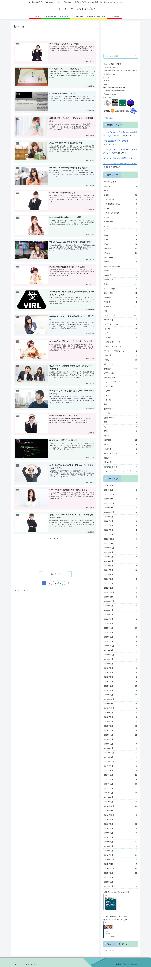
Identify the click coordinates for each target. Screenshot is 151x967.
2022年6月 (120, 517)
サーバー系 (120, 320)
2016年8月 (120, 824)
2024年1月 (120, 490)
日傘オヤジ (120, 409)
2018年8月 (120, 717)
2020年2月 (120, 637)
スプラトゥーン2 (120, 324)
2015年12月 (120, 860)
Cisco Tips (120, 222)
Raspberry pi (120, 289)
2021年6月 (120, 566)
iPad (120, 244)
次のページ (55, 574)
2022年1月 (120, 534)
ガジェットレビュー (120, 315)
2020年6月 (120, 619)
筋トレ (120, 427)
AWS (120, 191)
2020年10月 (120, 601)
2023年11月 (120, 499)
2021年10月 (120, 548)
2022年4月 (120, 521)
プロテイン (120, 360)
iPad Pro (120, 248)
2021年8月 (120, 557)
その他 (120, 329)
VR (120, 311)
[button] (136, 56)
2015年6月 (120, 886)
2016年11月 (120, 811)
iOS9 (120, 240)
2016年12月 (120, 806)
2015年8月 (120, 877)
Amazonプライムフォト (120, 182)
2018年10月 (120, 708)
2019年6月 (120, 672)
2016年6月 (120, 833)
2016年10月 (120, 815)
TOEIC (120, 302)
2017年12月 (120, 753)
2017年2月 (120, 797)
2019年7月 (120, 668)
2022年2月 (120, 530)
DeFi (120, 231)
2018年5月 (120, 730)
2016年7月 (120, 828)
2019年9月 (120, 659)
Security (120, 297)
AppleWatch (120, 186)
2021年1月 (120, 588)
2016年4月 (120, 842)
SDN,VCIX (120, 293)
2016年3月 (120, 846)
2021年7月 (120, 561)
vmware (120, 306)
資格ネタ (120, 458)
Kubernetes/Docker (120, 266)
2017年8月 (120, 771)
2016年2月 (120, 851)
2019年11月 (120, 650)
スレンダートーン (121, 342)
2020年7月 (120, 615)
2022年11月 (120, 508)
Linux (120, 271)
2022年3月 (120, 526)
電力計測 (120, 462)
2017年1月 (120, 802)
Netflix (121, 400)
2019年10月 (120, 655)
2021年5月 (120, 570)
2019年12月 (120, 646)
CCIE (120, 195)
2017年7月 (120, 775)
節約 (120, 431)
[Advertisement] (55, 34)
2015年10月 (120, 869)
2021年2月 (120, 583)
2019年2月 (120, 690)
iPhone (120, 253)
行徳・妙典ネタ (120, 453)
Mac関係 (120, 275)
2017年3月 (120, 793)
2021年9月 (120, 552)
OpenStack (120, 280)
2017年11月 (120, 757)
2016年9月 (120, 819)
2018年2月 (120, 744)
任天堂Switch (120, 373)
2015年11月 (120, 864)
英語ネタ (120, 449)
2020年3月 (120, 632)
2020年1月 (120, 641)
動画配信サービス (120, 378)
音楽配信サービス (120, 467)
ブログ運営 (120, 355)
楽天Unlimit (120, 418)
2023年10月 (120, 503)
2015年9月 (120, 873)
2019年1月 (120, 695)
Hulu (121, 395)
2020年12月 (120, 592)
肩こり (120, 436)
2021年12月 (120, 539)
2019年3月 (120, 686)
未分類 (120, 413)
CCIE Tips (121, 200)
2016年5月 (120, 837)
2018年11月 (120, 704)
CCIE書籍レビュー (121, 204)
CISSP (120, 226)
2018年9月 (120, 713)
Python (120, 284)
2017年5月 (120, 784)
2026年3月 (120, 485)
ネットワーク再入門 (120, 346)
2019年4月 (120, 681)
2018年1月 (120, 748)
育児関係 (120, 440)
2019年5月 (120, 677)
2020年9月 (120, 606)
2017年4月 (120, 788)
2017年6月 (120, 779)
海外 (120, 422)
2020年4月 (120, 628)
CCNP (120, 217)
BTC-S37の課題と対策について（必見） (120, 164)
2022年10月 (120, 512)
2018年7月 (120, 722)
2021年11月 (120, 543)
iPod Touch (120, 257)
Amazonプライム (121, 382)
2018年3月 (120, 739)
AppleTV (121, 387)
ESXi (120, 235)
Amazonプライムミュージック (121, 471)
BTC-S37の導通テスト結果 (114, 141)
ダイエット (120, 333)
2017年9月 (120, 766)
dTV (121, 391)
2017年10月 (120, 762)
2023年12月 (120, 494)
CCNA (120, 208)
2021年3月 (120, 579)
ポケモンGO (120, 364)
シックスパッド (121, 338)
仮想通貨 (120, 369)
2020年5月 (120, 624)
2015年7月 (120, 882)
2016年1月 (120, 855)
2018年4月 (120, 735)
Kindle (120, 262)
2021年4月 (120, 575)
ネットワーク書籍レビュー (120, 351)
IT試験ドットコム (108, 950)
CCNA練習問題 (121, 213)
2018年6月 (120, 726)
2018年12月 (120, 699)
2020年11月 (120, 597)
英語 (120, 444)
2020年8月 (120, 610)
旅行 (120, 404)
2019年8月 (120, 664)
